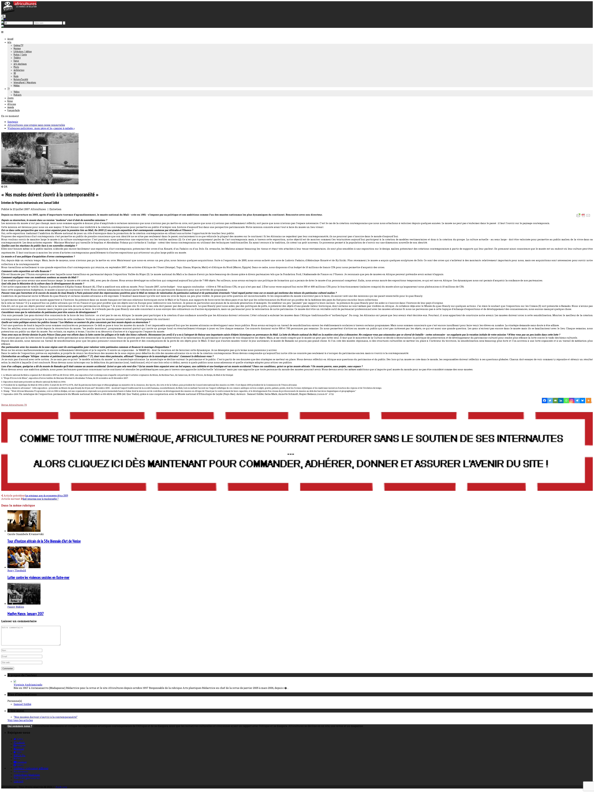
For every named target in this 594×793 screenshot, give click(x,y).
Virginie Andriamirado (28, 684)
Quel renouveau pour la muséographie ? (40, 498)
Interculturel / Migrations (25, 82)
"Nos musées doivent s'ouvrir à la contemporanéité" (45, 717)
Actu (9, 42)
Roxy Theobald (16, 570)
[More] (589, 400)
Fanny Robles (15, 606)
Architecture (19, 70)
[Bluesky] (582, 400)
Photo (16, 67)
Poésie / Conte (20, 54)
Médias (17, 85)
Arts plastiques (20, 63)
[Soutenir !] (297, 452)
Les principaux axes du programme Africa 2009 (47, 495)
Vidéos (16, 91)
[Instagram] (571, 400)
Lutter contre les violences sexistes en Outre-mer (38, 577)
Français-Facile (13, 110)
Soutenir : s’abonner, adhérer (31, 768)
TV (8, 88)
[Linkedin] (561, 400)
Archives (61, 787)
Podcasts (18, 94)
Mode (16, 76)
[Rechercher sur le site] (3, 16)
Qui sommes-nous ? (19, 726)
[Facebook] (544, 400)
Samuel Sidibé (22, 704)
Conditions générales (27, 774)
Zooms (10, 97)
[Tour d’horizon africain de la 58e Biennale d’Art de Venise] (24, 530)
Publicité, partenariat (27, 778)
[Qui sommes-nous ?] (2, 26)
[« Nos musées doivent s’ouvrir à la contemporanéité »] (40, 183)
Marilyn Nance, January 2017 (25, 613)
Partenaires (21, 771)
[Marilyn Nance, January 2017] (24, 603)
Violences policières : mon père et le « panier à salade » (41, 128)
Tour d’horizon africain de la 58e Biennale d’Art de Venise (44, 541)
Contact (18, 781)
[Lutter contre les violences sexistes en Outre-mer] (24, 567)
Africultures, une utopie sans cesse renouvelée (36, 125)
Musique (17, 48)
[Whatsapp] (566, 400)
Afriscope (11, 104)
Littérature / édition (23, 51)
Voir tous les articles (20, 720)
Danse (16, 60)
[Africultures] (19, 12)
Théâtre (17, 57)
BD (15, 73)
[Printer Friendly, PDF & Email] (584, 216)
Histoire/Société (21, 79)
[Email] (555, 400)
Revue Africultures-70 (14, 404)
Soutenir (12, 121)
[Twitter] (550, 400)
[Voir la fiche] (15, 681)
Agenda (10, 107)
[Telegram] (577, 400)
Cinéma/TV (18, 45)
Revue (10, 101)
